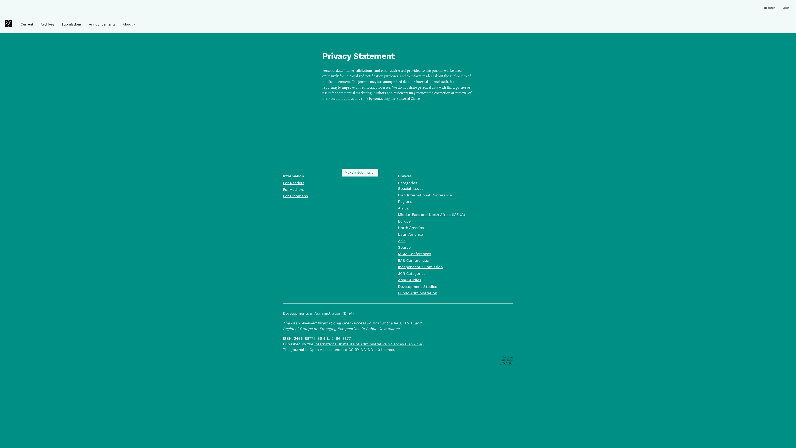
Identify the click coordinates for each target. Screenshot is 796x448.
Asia (401, 241)
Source (404, 247)
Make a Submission (360, 172)
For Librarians (295, 196)
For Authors (293, 189)
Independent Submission (420, 267)
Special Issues (410, 188)
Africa (403, 208)
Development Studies (417, 286)
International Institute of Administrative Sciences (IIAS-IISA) (368, 344)
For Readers (293, 183)
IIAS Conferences (413, 260)
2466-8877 (303, 338)
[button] (129, 24)
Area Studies (409, 280)
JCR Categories (411, 273)
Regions (405, 201)
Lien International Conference (425, 195)
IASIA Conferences (414, 254)
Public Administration (417, 293)
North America (411, 227)
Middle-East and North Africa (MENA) (431, 214)
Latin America (410, 234)
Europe (404, 221)
